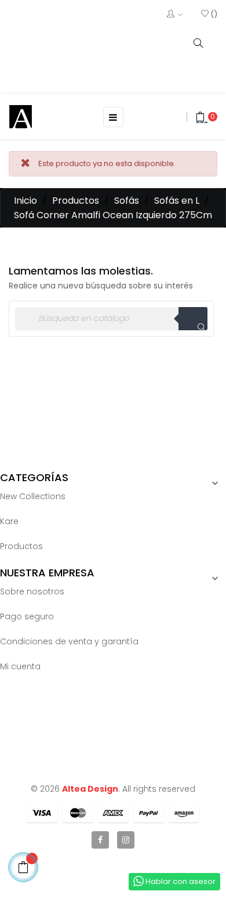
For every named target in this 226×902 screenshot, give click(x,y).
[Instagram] (125, 840)
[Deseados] (209, 14)
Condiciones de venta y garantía (69, 641)
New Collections (32, 496)
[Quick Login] (175, 14)
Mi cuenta (20, 666)
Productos (21, 546)
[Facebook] (100, 840)
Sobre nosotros (32, 591)
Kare (9, 521)
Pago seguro (27, 616)
